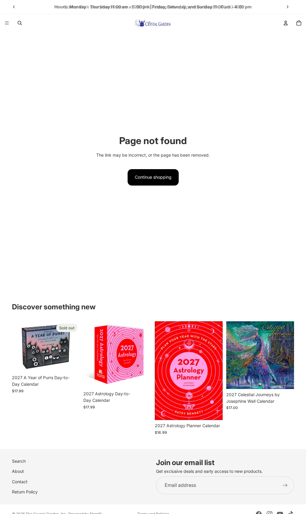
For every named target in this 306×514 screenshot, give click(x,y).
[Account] (285, 23)
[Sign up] (285, 485)
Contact (19, 481)
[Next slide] (287, 6)
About (18, 471)
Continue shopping (153, 177)
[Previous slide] (14, 6)
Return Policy (25, 491)
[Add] (142, 378)
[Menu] (7, 23)
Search (19, 461)
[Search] (19, 23)
